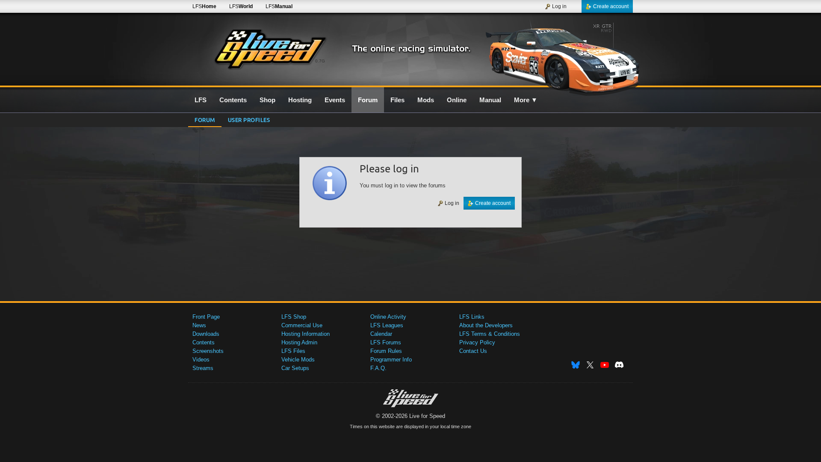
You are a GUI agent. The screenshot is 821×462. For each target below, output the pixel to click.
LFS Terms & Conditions (489, 334)
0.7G (320, 61)
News (199, 325)
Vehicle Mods (298, 359)
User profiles (249, 119)
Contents (203, 342)
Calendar (381, 334)
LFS (204, 6)
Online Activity (388, 317)
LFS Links (471, 317)
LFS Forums (385, 342)
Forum (205, 119)
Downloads (205, 334)
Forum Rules (386, 351)
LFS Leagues (386, 325)
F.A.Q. (378, 368)
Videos (201, 359)
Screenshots (208, 351)
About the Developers (486, 325)
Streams (202, 368)
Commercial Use (301, 325)
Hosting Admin (299, 342)
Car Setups (295, 368)
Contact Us (473, 351)
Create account (611, 6)
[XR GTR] (559, 54)
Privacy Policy (477, 342)
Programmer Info (391, 359)
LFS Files (293, 351)
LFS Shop (293, 317)
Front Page (206, 317)
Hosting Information (305, 334)
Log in (559, 6)
